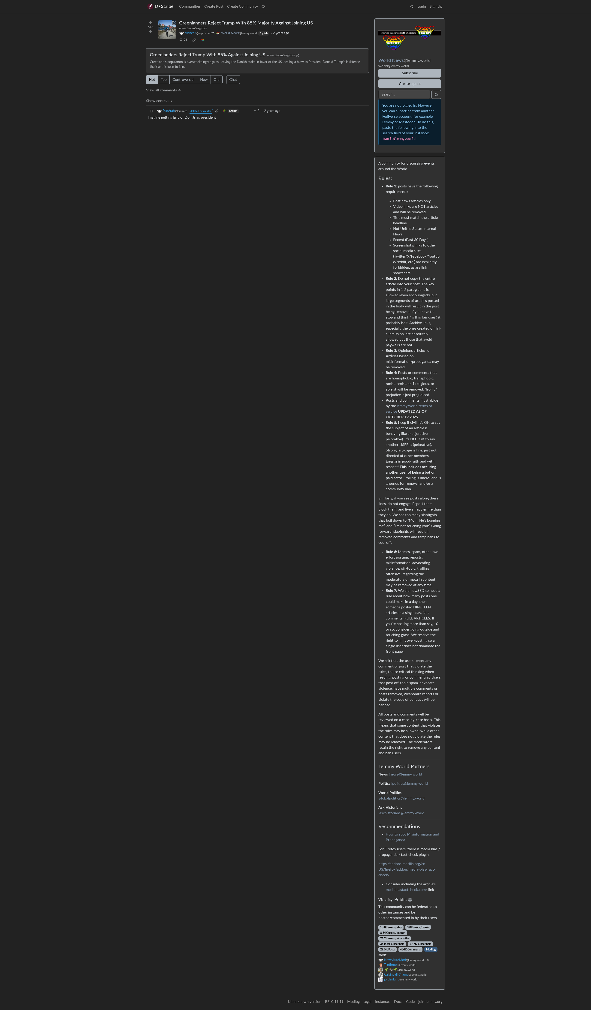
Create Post (213, 6)
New (204, 79)
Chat (233, 79)
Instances (382, 1002)
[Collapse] (151, 111)
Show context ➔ (159, 101)
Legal (367, 1002)
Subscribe (410, 73)
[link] (194, 40)
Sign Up (436, 6)
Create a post (410, 84)
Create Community (242, 6)
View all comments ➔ (163, 90)
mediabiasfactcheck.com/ (406, 890)
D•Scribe (164, 6)
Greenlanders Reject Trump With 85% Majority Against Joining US (246, 23)
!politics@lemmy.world (409, 783)
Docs (398, 1002)
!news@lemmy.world (405, 774)
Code (410, 1002)
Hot (152, 79)
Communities (190, 6)
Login (421, 6)
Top (164, 79)
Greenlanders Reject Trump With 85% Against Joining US (207, 55)
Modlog (431, 949)
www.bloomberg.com (193, 28)
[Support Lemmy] (263, 6)
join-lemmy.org (430, 1002)
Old (217, 79)
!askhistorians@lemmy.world (401, 813)
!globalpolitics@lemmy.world (401, 798)
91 (185, 40)
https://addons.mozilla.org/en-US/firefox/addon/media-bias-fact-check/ (406, 869)
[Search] (412, 6)
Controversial (183, 79)
